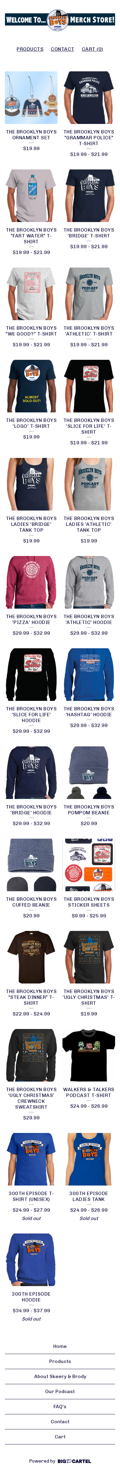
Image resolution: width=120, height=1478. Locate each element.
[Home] (60, 20)
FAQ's (60, 1406)
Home (60, 1346)
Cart (60, 1437)
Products (30, 49)
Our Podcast (60, 1391)
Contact (62, 49)
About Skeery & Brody (60, 1376)
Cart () (92, 49)
